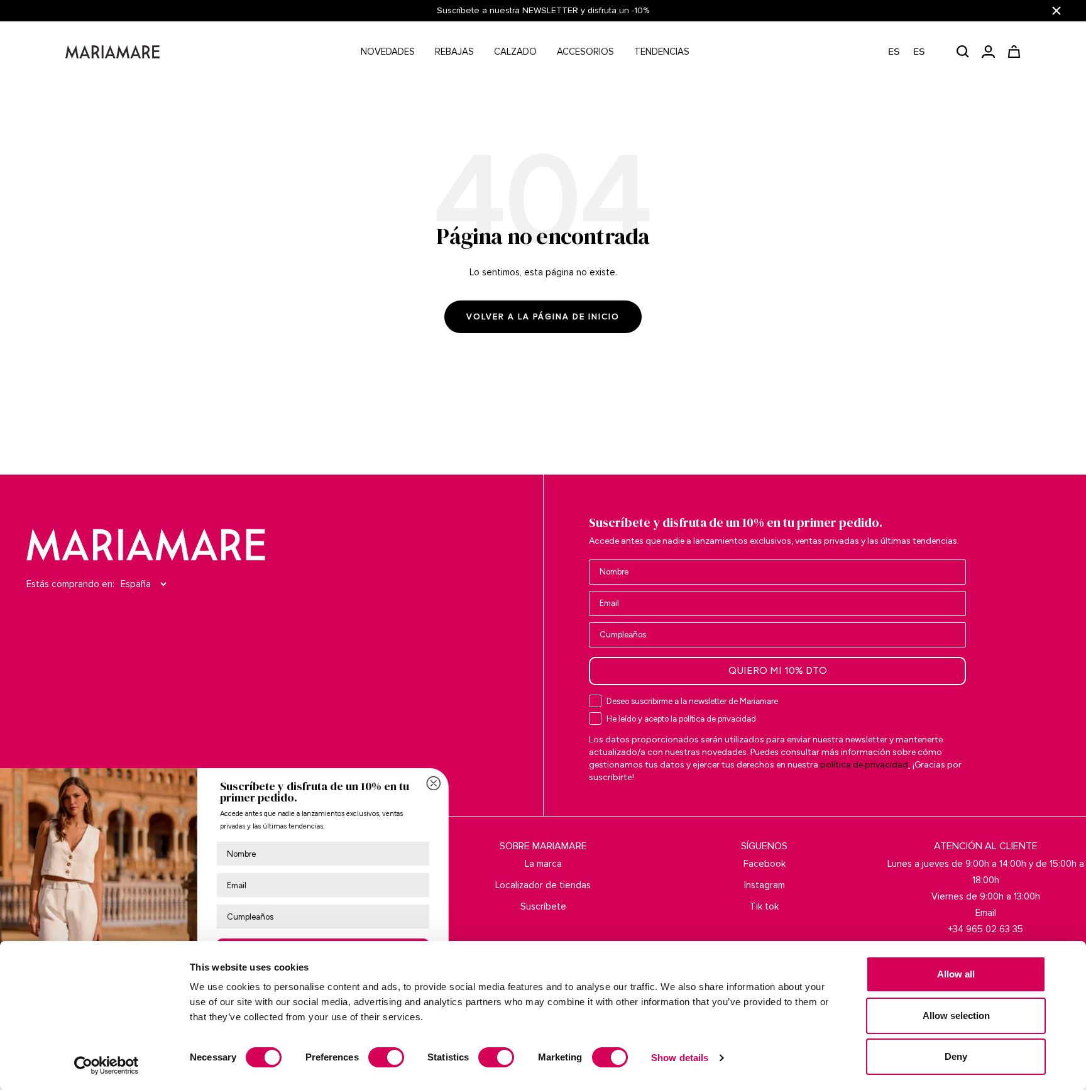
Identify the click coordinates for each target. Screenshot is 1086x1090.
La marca (543, 863)
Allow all (956, 974)
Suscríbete (543, 906)
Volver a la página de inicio (543, 317)
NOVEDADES (388, 51)
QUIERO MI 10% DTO (777, 670)
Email (985, 912)
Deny (956, 1056)
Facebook (764, 863)
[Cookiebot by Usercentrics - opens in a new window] (107, 1065)
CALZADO (515, 51)
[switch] (386, 1057)
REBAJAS (454, 51)
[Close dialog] (500, 783)
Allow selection (956, 1015)
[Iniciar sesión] (988, 51)
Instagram (764, 885)
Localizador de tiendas (543, 885)
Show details (679, 1057)
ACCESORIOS (585, 51)
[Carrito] (1014, 51)
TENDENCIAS (661, 51)
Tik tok (764, 906)
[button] (913, 51)
